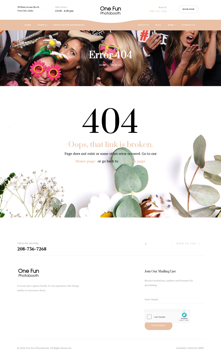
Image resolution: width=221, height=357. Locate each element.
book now (188, 9)
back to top (186, 243)
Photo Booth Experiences (68, 25)
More (171, 25)
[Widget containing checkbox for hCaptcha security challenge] (167, 317)
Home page (85, 161)
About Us (143, 25)
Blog (158, 25)
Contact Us (188, 25)
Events (42, 25)
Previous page (133, 161)
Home (28, 25)
